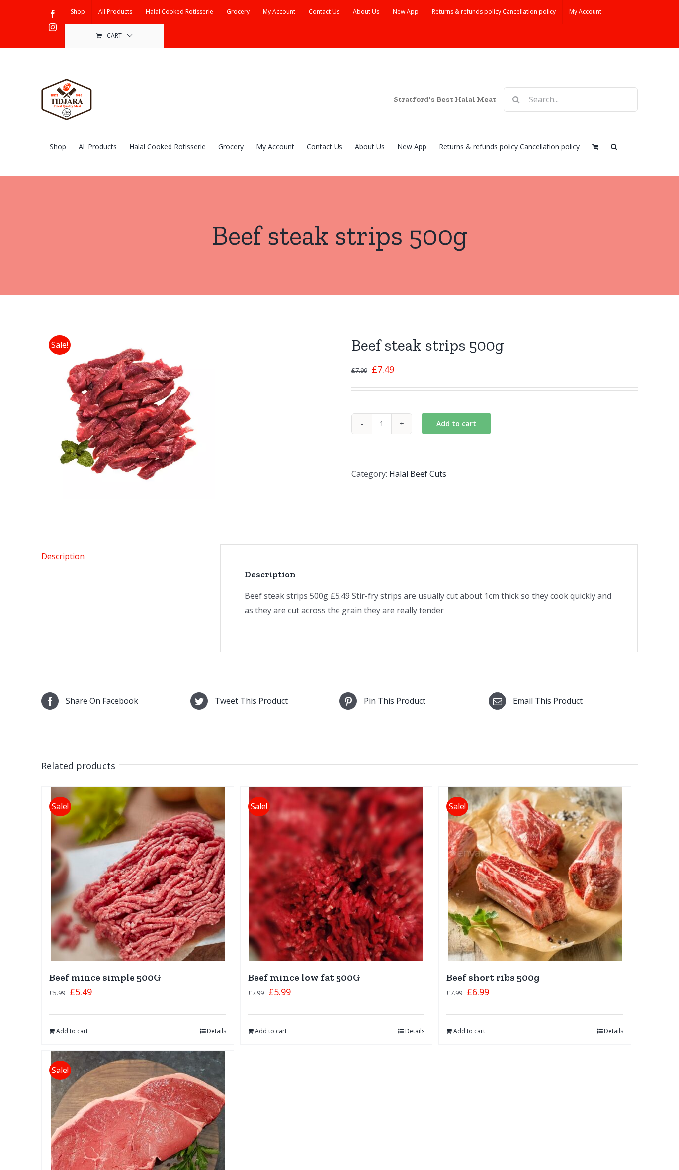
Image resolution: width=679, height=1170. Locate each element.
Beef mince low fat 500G (304, 977)
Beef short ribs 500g (492, 977)
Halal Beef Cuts (417, 473)
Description (63, 556)
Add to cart (456, 423)
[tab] (118, 556)
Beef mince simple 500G (105, 977)
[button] (614, 146)
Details (216, 1031)
